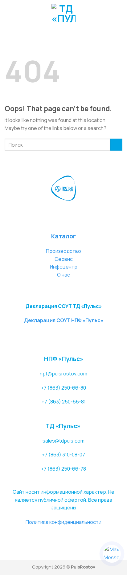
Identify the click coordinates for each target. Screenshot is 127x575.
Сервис (64, 259)
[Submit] (116, 145)
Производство (63, 251)
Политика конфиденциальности (63, 522)
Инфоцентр (63, 266)
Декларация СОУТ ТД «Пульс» (64, 306)
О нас (63, 274)
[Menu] (8, 14)
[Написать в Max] (112, 554)
